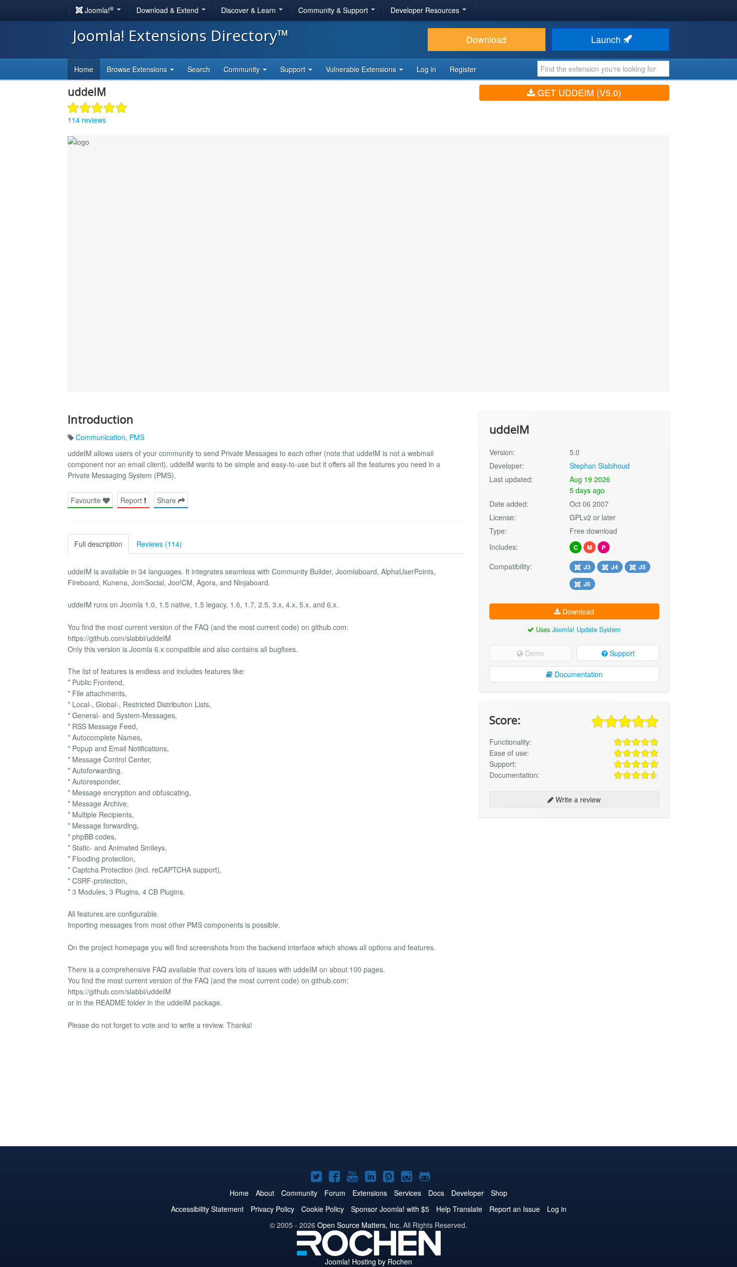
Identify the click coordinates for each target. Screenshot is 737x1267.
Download (486, 39)
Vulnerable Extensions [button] (362, 69)
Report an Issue (514, 1209)
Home (83, 69)
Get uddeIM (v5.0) (578, 92)
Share (167, 500)
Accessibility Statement (207, 1209)
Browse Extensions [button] (138, 69)
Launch (607, 39)
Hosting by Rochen (368, 1261)
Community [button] (243, 69)
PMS (136, 437)
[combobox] (603, 69)
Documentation (577, 674)
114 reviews (87, 120)
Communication (100, 437)
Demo (533, 653)
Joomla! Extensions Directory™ (181, 35)
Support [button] (293, 69)
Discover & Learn (249, 10)
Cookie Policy (322, 1209)
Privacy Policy (272, 1209)
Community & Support (334, 10)
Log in (426, 69)
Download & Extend (168, 10)
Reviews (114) (159, 544)
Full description (98, 544)
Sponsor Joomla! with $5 (390, 1209)
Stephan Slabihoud (600, 466)
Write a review (577, 799)
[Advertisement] (574, 890)
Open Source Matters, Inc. (359, 1225)
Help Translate (459, 1209)
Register (463, 69)
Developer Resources (426, 10)
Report (132, 500)
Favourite (87, 500)
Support (621, 653)
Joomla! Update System (586, 629)
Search (199, 69)
